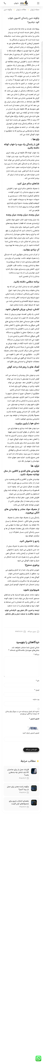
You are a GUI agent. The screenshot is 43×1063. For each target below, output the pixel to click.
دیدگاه (36, 655)
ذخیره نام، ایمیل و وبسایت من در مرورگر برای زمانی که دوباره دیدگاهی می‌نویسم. (22, 712)
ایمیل (36, 690)
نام (37, 681)
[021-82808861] (4, 3)
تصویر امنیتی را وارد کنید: (30, 733)
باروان (16, 3)
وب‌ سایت (36, 699)
